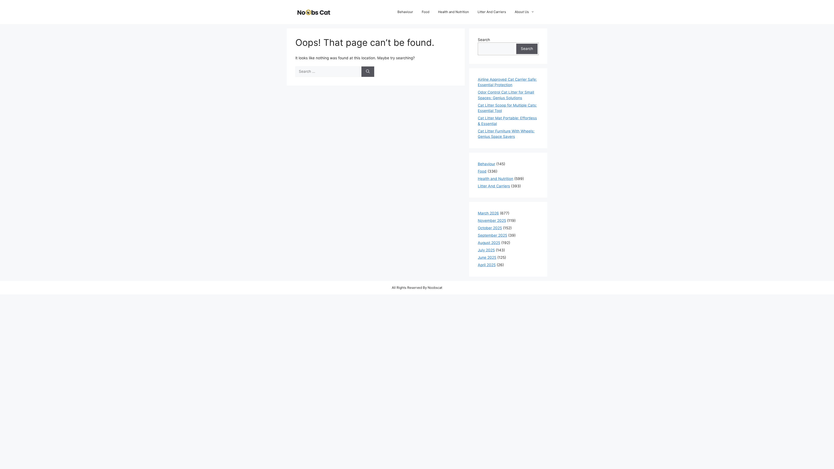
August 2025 (489, 243)
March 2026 (488, 213)
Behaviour (405, 12)
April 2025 (487, 265)
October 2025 (490, 228)
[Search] (367, 71)
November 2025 (492, 220)
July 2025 (486, 250)
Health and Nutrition (453, 12)
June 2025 (487, 257)
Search (484, 40)
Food (425, 12)
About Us (522, 12)
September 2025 (492, 235)
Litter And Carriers (492, 12)
